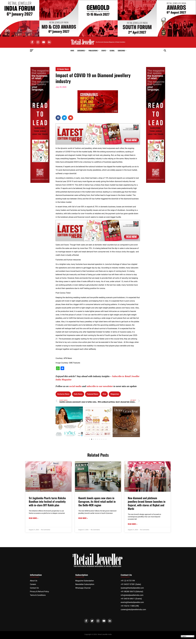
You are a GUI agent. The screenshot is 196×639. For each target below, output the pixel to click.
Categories (81, 50)
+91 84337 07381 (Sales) (131, 584)
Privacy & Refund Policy (39, 591)
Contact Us (34, 588)
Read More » (33, 518)
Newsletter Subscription (84, 584)
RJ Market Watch (63, 69)
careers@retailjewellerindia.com (133, 609)
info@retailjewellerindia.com (132, 595)
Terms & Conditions (38, 595)
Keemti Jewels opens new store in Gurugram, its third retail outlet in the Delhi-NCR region (97, 501)
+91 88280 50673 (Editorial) (132, 591)
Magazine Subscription (84, 581)
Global (112, 50)
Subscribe (121, 50)
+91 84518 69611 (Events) (131, 599)
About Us (33, 581)
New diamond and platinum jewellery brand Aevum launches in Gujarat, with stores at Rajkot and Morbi (146, 503)
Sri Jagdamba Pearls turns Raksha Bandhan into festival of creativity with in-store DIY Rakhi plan (47, 501)
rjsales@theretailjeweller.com (132, 588)
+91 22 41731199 (128, 581)
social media (75, 386)
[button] (58, 117)
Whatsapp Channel (83, 588)
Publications (93, 50)
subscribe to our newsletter (100, 386)
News (72, 50)
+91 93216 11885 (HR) (130, 606)
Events (103, 50)
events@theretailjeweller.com (132, 602)
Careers (33, 584)
